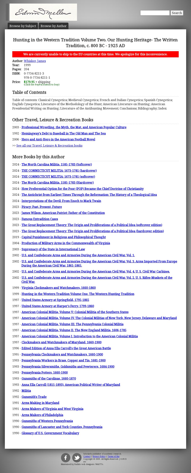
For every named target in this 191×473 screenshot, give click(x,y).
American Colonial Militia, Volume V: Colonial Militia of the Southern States (75, 312)
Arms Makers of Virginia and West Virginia (52, 409)
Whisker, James (35, 61)
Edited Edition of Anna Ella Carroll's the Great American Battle (66, 348)
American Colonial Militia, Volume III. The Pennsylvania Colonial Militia (72, 324)
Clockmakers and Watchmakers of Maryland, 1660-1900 (61, 342)
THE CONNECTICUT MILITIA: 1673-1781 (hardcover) (59, 171)
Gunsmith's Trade (34, 397)
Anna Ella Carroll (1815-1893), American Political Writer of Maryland (71, 385)
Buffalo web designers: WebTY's (88, 464)
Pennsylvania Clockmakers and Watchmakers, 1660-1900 (62, 354)
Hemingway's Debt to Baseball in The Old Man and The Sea (64, 133)
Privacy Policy (99, 456)
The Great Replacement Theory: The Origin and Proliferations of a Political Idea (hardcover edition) (93, 231)
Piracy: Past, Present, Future (42, 207)
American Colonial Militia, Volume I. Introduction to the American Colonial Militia (80, 336)
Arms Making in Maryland (40, 403)
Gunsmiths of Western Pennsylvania (47, 421)
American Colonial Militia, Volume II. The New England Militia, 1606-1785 (74, 330)
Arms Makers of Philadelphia (42, 415)
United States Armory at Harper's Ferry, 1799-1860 (58, 306)
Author (54, 25)
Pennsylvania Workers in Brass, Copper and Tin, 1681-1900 (64, 360)
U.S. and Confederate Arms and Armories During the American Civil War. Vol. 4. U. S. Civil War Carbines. (96, 271)
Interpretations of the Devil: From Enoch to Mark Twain (61, 201)
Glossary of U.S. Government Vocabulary (50, 433)
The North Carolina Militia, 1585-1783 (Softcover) (57, 164)
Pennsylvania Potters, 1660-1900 (45, 372)
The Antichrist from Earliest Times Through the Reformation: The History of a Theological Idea (89, 195)
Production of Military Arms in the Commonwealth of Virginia (66, 243)
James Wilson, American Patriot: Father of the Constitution (63, 213)
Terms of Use (113, 456)
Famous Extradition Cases (40, 219)
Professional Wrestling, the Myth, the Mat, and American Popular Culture (74, 127)
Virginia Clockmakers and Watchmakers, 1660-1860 (59, 288)
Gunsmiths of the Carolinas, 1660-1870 (49, 378)
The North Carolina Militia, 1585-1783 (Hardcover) (58, 182)
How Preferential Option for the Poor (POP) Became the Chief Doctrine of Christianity (83, 189)
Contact (87, 456)
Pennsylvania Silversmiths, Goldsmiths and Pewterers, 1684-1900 (68, 366)
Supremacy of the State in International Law (53, 249)
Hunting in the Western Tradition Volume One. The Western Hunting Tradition (78, 294)
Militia (26, 391)
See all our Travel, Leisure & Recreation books (49, 145)
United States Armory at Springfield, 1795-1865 (55, 300)
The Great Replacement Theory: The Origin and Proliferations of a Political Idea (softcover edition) (92, 225)
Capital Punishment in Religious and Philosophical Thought (64, 237)
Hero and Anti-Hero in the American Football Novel (58, 139)
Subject (23, 25)
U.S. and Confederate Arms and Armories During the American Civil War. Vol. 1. (78, 255)
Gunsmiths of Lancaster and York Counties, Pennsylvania (62, 427)
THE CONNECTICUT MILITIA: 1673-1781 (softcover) (58, 176)
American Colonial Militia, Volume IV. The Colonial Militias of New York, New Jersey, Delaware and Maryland (99, 318)
